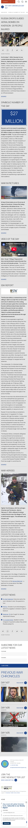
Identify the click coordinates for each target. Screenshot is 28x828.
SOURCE (3, 96)
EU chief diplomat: (8, 599)
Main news (4, 12)
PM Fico (5, 607)
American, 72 (6, 614)
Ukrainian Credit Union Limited (13, 792)
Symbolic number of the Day (16, 12)
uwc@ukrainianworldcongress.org (18, 767)
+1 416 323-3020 (14, 765)
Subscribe (6, 823)
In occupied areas (8, 620)
